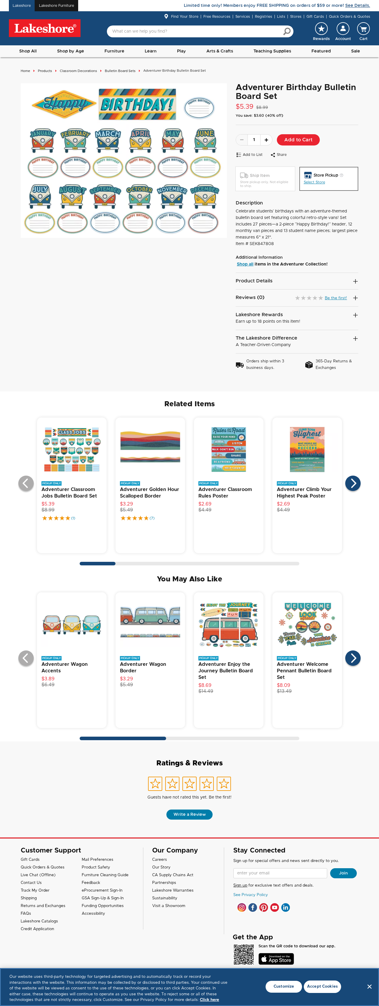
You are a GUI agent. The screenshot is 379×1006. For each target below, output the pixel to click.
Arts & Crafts (219, 51)
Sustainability (164, 898)
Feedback (91, 883)
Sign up (240, 885)
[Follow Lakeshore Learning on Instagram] (242, 907)
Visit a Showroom (168, 906)
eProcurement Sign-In (102, 891)
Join (343, 873)
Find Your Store (184, 16)
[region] (189, 987)
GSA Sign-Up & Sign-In (103, 898)
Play (181, 51)
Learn (151, 51)
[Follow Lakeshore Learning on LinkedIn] (285, 907)
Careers (159, 860)
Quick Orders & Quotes (349, 16)
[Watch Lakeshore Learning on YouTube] (275, 907)
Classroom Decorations (78, 71)
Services (242, 16)
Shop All (28, 51)
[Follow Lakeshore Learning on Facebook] (253, 907)
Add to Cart (298, 139)
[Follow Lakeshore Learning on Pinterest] (264, 907)
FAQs (26, 914)
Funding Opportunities (103, 906)
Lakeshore (22, 5)
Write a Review (190, 815)
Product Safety (96, 867)
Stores (295, 16)
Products (45, 71)
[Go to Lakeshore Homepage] (45, 28)
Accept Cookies (322, 987)
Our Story (161, 867)
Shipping (29, 898)
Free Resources (216, 16)
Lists (281, 16)
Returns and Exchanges (43, 906)
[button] (343, 31)
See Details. (357, 6)
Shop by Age (70, 51)
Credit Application (37, 929)
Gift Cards (315, 16)
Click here (209, 1000)
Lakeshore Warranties (173, 891)
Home (25, 71)
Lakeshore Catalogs (39, 921)
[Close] (369, 986)
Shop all (245, 264)
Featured (321, 51)
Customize (284, 987)
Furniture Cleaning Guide (105, 875)
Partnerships (164, 883)
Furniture (114, 51)
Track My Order (35, 891)
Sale (355, 51)
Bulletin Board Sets (120, 71)
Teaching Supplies (272, 51)
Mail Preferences (97, 860)
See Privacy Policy (250, 895)
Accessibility (93, 914)
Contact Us (31, 883)
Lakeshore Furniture (56, 5)
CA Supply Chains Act (172, 875)
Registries (263, 16)
